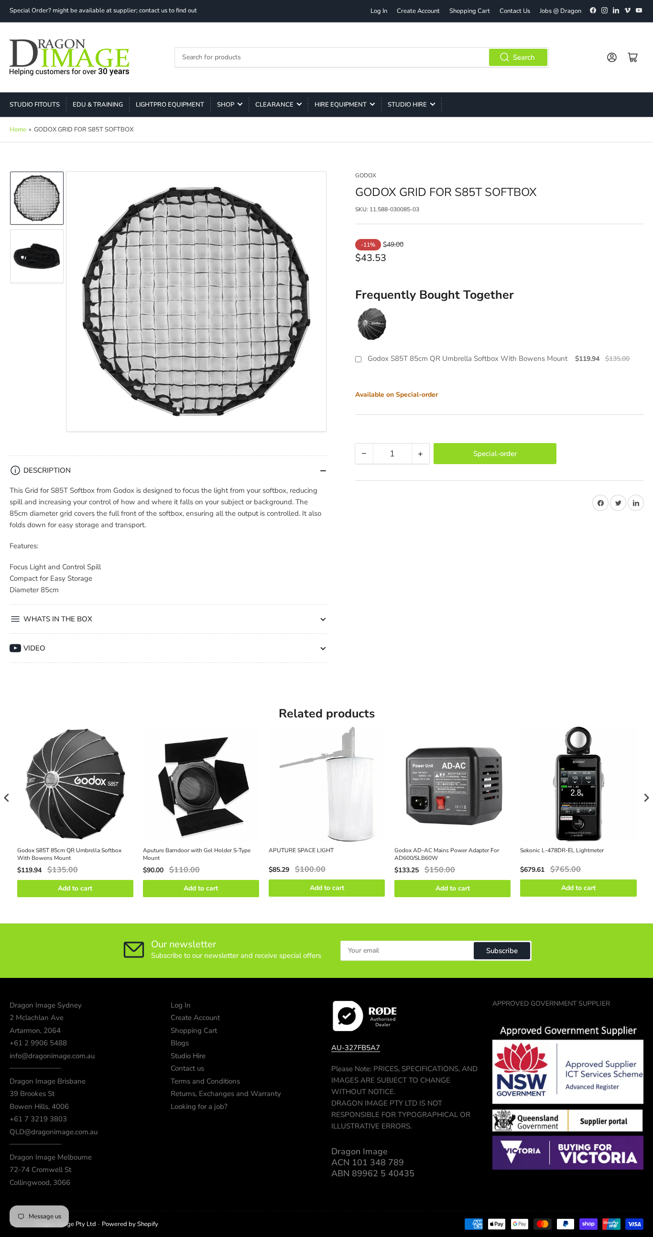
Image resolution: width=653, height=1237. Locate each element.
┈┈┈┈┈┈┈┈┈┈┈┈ (35, 1068)
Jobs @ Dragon (560, 11)
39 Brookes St (32, 1093)
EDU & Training (98, 104)
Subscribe (502, 950)
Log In (378, 11)
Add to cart (75, 888)
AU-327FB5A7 (355, 1048)
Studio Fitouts (35, 104)
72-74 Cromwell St (40, 1169)
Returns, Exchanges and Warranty (226, 1093)
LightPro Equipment (170, 104)
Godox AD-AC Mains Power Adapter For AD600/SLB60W (446, 854)
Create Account (418, 11)
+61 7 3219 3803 (38, 1119)
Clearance (274, 104)
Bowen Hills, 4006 (39, 1106)
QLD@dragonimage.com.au (54, 1132)
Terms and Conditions (205, 1081)
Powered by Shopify (130, 1224)
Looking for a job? (199, 1106)
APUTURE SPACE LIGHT (301, 850)
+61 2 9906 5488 (38, 1043)
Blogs (180, 1043)
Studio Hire (407, 104)
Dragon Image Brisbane (48, 1081)
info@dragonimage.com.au (52, 1056)
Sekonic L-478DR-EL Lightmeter (562, 850)
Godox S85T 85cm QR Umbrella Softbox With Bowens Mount (467, 358)
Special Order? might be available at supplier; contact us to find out (103, 10)
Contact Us (515, 11)
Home (18, 129)
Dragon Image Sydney (46, 1005)
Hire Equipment (341, 104)
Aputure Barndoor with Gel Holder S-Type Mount (196, 854)
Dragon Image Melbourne (51, 1157)
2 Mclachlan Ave (37, 1017)
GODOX (365, 175)
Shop (225, 104)
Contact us (187, 1068)
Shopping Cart (469, 11)
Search (524, 57)
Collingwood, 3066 (40, 1182)
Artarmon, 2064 (35, 1030)
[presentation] (6, 797)
